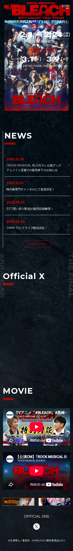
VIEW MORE (37, 243)
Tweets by (11, 296)
